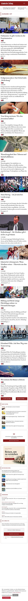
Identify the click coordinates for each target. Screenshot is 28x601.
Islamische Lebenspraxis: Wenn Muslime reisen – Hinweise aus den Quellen (14, 264)
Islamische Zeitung (7, 3)
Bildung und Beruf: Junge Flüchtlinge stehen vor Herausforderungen (10, 303)
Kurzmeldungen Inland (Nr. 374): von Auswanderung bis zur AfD (14, 499)
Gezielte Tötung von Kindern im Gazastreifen (11, 513)
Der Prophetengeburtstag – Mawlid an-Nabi (15, 416)
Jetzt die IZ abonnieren (14, 440)
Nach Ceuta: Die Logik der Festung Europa (8, 8)
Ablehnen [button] (15, 595)
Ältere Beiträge (7, 398)
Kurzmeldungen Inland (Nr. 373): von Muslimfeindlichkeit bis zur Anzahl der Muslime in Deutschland (14, 509)
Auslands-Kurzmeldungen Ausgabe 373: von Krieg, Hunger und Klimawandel (12, 504)
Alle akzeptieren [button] (6, 597)
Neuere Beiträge (21, 398)
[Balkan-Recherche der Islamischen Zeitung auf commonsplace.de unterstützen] (14, 463)
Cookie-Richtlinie (16, 592)
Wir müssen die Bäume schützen (13, 380)
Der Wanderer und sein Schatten (13, 406)
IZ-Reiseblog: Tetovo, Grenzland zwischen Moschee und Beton (14, 422)
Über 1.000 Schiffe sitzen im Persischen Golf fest (12, 516)
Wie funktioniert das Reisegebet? (13, 483)
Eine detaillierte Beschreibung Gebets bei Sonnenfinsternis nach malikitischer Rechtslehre (12, 471)
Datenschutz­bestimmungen (17, 537)
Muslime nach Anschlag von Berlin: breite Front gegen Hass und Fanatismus (16, 480)
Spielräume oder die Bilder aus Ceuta (14, 488)
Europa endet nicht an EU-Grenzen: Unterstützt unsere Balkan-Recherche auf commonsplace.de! (16, 413)
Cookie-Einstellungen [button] (7, 595)
